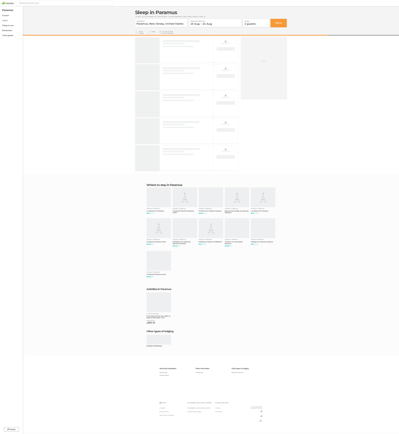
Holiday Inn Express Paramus (262, 242)
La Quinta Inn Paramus (155, 211)
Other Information (202, 369)
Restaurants (7, 30)
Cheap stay (199, 372)
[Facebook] (250, 403)
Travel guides (7, 35)
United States (164, 375)
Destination (141, 20)
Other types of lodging (240, 369)
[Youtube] (260, 403)
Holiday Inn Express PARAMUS (210, 242)
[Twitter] (254, 403)
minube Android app (194, 411)
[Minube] (8, 3)
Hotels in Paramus (154, 346)
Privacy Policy (164, 411)
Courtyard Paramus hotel (156, 242)
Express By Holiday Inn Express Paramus (237, 212)
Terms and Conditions (166, 415)
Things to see (8, 25)
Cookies (162, 408)
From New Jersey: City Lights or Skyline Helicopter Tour (159, 317)
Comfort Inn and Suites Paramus (234, 243)
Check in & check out (198, 20)
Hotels (5, 20)
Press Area (218, 411)
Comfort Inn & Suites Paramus (210, 211)
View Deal (226, 49)
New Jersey (163, 372)
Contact (218, 408)
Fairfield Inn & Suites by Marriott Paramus (182, 243)
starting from (151, 320)
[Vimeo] (257, 403)
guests (246, 20)
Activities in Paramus (159, 289)
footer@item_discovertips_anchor (199, 408)
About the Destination (167, 369)
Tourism (5, 16)
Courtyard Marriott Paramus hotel (183, 212)
